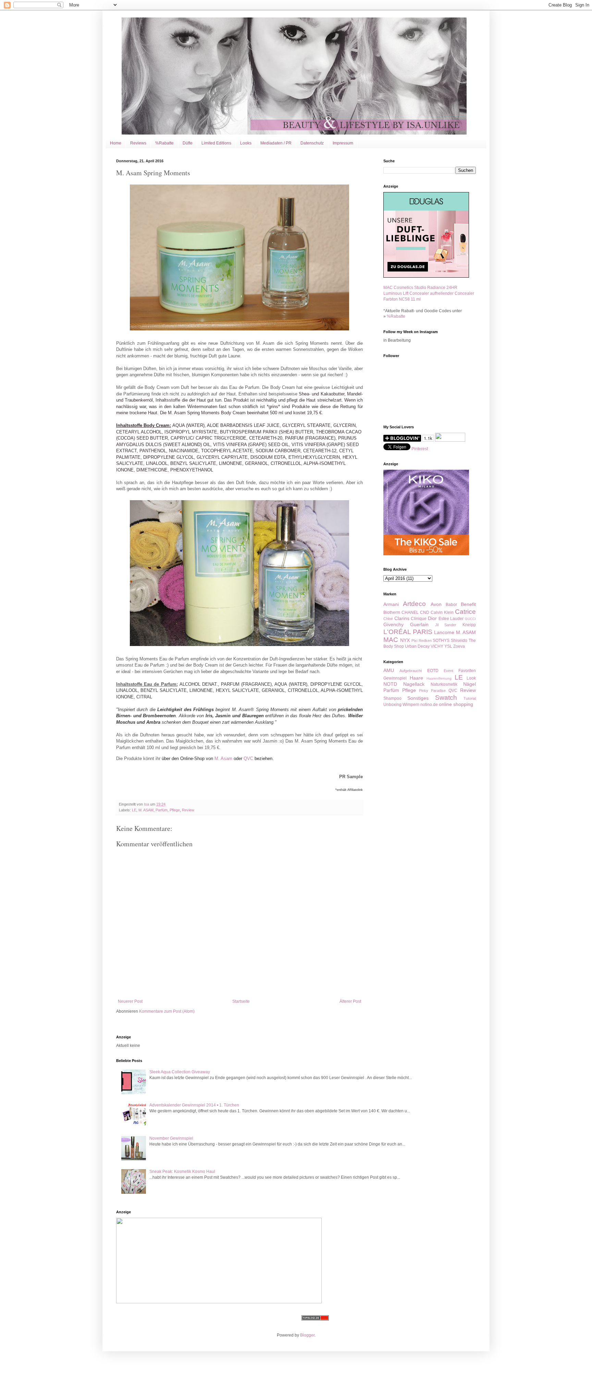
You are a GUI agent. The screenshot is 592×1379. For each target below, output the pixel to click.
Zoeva (459, 646)
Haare (416, 678)
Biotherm (391, 612)
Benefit (468, 604)
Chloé (388, 619)
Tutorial (470, 698)
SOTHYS (441, 640)
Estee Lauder (451, 618)
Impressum (343, 143)
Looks (245, 143)
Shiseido (459, 640)
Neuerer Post (130, 1001)
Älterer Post (350, 1001)
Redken (425, 640)
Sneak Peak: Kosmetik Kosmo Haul (182, 1171)
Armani (391, 604)
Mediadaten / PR (276, 143)
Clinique (419, 618)
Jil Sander (446, 625)
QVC (248, 758)
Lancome (444, 632)
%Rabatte (164, 143)
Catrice (465, 611)
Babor (451, 604)
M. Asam (223, 758)
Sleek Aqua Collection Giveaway (179, 1072)
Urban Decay (417, 646)
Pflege (175, 810)
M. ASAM (145, 810)
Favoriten (467, 670)
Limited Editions (216, 143)
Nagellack (413, 684)
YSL (448, 646)
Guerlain (419, 624)
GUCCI (470, 619)
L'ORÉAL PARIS (407, 631)
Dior (432, 618)
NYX (405, 640)
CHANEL (410, 612)
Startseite (241, 1001)
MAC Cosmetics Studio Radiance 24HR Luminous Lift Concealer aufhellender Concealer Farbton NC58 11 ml (428, 293)
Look (471, 678)
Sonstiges (418, 698)
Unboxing (392, 704)
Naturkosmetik (444, 684)
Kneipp (469, 624)
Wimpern (411, 704)
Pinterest (419, 448)
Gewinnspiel (395, 678)
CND (424, 612)
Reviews (138, 143)
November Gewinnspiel (171, 1138)
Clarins (401, 618)
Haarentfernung (439, 678)
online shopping (456, 704)
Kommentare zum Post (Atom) (167, 1011)
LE (134, 810)
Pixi (414, 640)
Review (188, 810)
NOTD (390, 684)
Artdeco (414, 603)
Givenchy (393, 624)
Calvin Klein (442, 612)
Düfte (188, 143)
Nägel (469, 684)
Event (448, 671)
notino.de (429, 704)
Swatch (446, 697)
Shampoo (392, 698)
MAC (390, 639)
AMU (388, 670)
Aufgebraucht (410, 671)
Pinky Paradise (432, 690)
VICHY (437, 646)
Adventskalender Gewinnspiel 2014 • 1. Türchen (194, 1105)
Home (115, 143)
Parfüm (162, 810)
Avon (436, 604)
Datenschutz (312, 143)
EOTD (433, 670)
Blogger (307, 1335)
